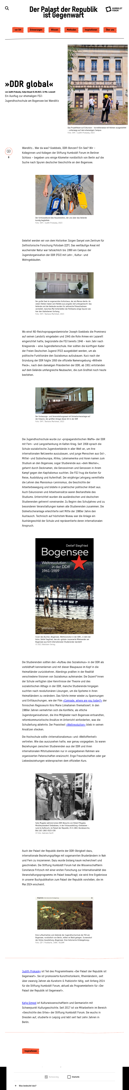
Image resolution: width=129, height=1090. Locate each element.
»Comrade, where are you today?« (82, 700)
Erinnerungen (36, 29)
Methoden (71, 29)
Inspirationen (91, 29)
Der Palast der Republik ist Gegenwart (63, 12)
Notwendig (54, 1077)
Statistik (75, 1077)
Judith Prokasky (31, 971)
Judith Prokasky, (15, 92)
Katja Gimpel (27, 92)
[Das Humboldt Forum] (115, 11)
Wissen (54, 29)
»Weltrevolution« (76, 724)
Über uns (110, 29)
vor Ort (18, 29)
